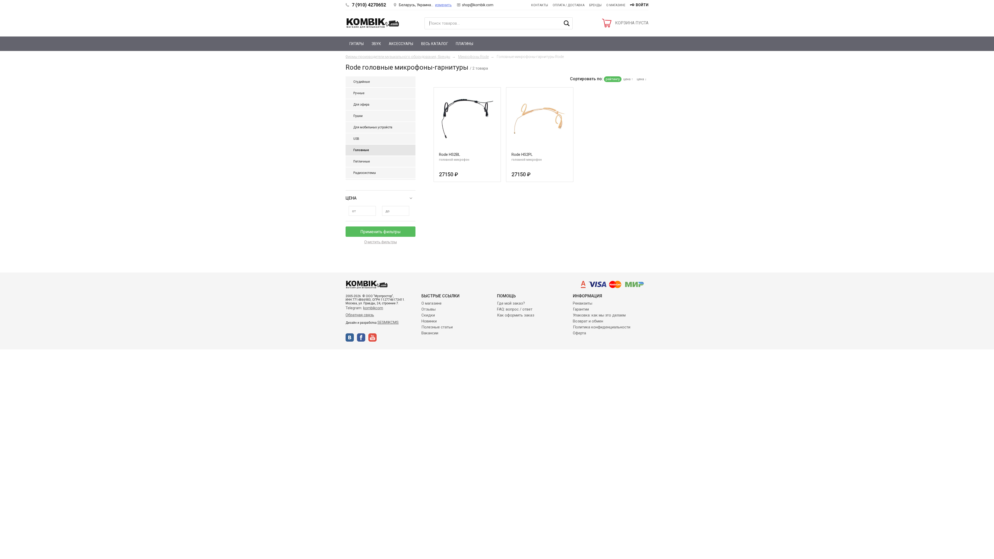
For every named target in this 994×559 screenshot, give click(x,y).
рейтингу (613, 79)
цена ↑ (628, 79)
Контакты (539, 5)
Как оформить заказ (515, 315)
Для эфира (361, 104)
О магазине (615, 5)
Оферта (579, 333)
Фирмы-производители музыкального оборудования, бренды (398, 57)
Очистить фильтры (380, 242)
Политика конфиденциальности (601, 327)
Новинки (429, 321)
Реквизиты (582, 303)
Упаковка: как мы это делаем (599, 315)
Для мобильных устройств (372, 127)
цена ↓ (642, 79)
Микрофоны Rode (473, 57)
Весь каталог (434, 44)
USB (356, 139)
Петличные (361, 161)
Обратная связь (360, 315)
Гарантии (581, 309)
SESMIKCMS (388, 322)
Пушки (358, 116)
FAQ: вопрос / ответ (514, 309)
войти (642, 5)
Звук (376, 44)
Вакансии (429, 333)
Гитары (356, 44)
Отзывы (428, 309)
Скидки (428, 315)
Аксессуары (401, 44)
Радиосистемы (364, 173)
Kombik (373, 23)
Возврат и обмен (588, 321)
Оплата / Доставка (568, 5)
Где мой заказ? (511, 303)
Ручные (358, 93)
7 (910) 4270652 (369, 5)
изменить (443, 5)
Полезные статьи (437, 327)
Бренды (595, 5)
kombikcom (373, 308)
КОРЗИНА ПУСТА (631, 22)
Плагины (464, 44)
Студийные (361, 82)
